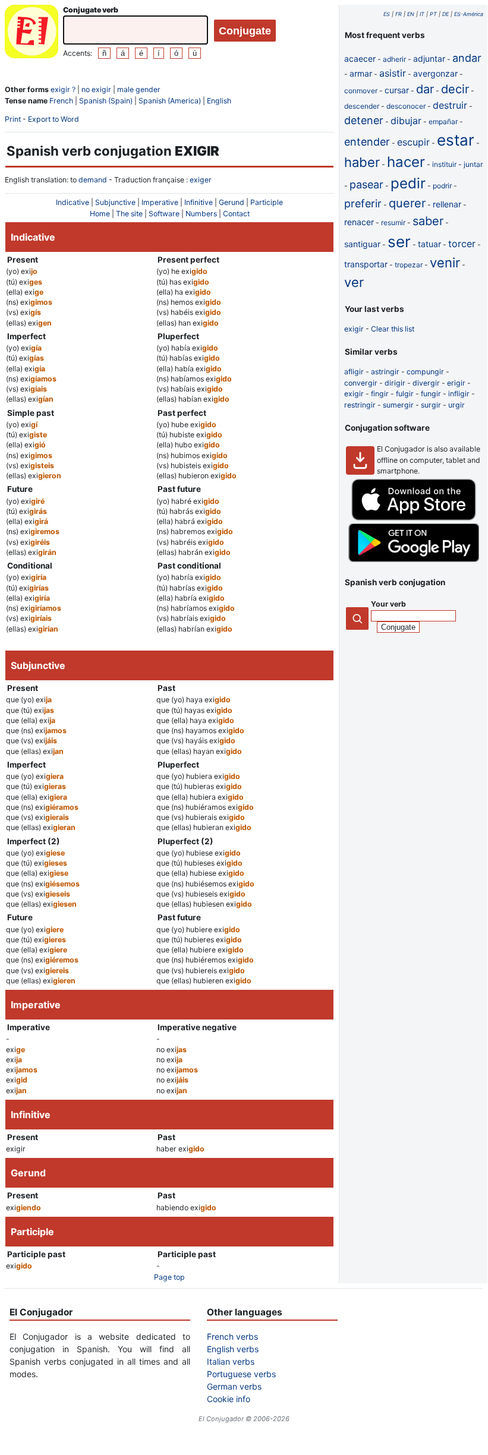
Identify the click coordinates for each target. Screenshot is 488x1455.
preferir (363, 203)
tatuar (429, 244)
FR (398, 14)
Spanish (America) (169, 100)
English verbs (233, 1349)
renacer (359, 222)
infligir (459, 393)
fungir (431, 393)
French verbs (232, 1336)
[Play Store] (413, 559)
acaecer (360, 58)
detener (363, 120)
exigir (354, 328)
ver (354, 282)
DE (445, 14)
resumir (393, 222)
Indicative (72, 202)
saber (428, 221)
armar (361, 73)
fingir (380, 393)
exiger (201, 179)
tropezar (409, 264)
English (219, 100)
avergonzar (435, 73)
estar (455, 140)
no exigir (96, 89)
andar (466, 58)
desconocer (406, 106)
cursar (397, 90)
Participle (266, 202)
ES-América (468, 14)
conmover (360, 90)
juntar (473, 164)
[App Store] (413, 517)
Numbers (201, 213)
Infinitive (198, 202)
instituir (444, 164)
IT (422, 14)
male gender (138, 89)
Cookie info (228, 1399)
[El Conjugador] (31, 33)
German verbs (234, 1386)
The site (129, 213)
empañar (443, 121)
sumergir (398, 404)
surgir (431, 404)
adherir (394, 59)
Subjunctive (115, 202)
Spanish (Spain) (106, 100)
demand (92, 179)
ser (399, 241)
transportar (366, 264)
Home (100, 213)
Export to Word (53, 119)
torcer (462, 244)
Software (164, 213)
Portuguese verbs (241, 1374)
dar (425, 89)
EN (410, 14)
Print (13, 119)
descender (361, 106)
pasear (366, 184)
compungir (425, 371)
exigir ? (63, 89)
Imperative (159, 202)
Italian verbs (230, 1361)
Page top (169, 1277)
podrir (442, 185)
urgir (456, 404)
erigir (456, 382)
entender (367, 141)
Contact (236, 213)
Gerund (231, 202)
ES (386, 14)
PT (433, 14)
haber (362, 162)
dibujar (406, 121)
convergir (360, 382)
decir (455, 89)
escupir (413, 142)
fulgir (405, 393)
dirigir (395, 382)
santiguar (362, 244)
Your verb (388, 603)
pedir (408, 183)
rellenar (447, 204)
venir (445, 262)
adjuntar (429, 58)
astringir (385, 371)
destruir (450, 105)
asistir (392, 73)
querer (407, 203)
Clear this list (392, 328)
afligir (354, 371)
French (61, 100)
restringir (360, 404)
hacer (406, 162)
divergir (426, 382)
